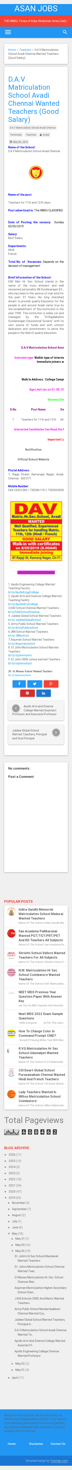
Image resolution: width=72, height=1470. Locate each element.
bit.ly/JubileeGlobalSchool (24, 620)
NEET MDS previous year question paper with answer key (40, 996)
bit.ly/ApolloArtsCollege (23, 604)
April (15, 1378)
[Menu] (8, 32)
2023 (12, 1173)
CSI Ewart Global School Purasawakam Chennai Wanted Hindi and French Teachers (42, 1074)
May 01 (20, 1370)
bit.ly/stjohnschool (20, 663)
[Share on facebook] (19, 684)
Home (12, 50)
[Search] (65, 32)
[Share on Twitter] (34, 684)
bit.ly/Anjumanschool (21, 643)
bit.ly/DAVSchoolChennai (24, 612)
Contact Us (58, 1444)
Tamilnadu (16, 134)
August (17, 1215)
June (15, 1227)
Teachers (25, 50)
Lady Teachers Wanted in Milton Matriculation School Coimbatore (40, 1096)
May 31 (20, 1238)
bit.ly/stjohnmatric (20, 655)
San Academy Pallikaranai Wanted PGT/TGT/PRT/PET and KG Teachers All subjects (41, 935)
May (15, 1233)
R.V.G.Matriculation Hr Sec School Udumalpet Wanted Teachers (38, 1052)
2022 (12, 1179)
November (19, 1203)
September (19, 1209)
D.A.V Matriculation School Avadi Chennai (33, 127)
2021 (12, 1185)
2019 (12, 1198)
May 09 (20, 1245)
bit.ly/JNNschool (18, 635)
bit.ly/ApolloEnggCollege (23, 592)
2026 (12, 1154)
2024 (12, 1167)
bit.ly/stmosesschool (19, 675)
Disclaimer (36, 1444)
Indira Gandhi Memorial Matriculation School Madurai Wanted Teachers (41, 913)
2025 (12, 1161)
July (15, 1221)
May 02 (20, 1363)
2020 (12, 1191)
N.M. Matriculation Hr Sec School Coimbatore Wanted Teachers (39, 974)
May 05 (20, 1251)
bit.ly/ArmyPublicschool (23, 628)
